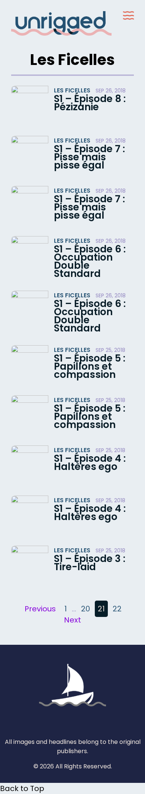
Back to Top (22, 788)
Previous (40, 609)
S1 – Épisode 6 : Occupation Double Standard (90, 261)
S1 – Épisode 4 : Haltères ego (90, 462)
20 (85, 609)
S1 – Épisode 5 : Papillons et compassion (89, 366)
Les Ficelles (72, 90)
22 (117, 609)
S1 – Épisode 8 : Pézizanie (90, 103)
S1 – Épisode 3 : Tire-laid (89, 563)
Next (72, 620)
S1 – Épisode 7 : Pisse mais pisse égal (89, 157)
